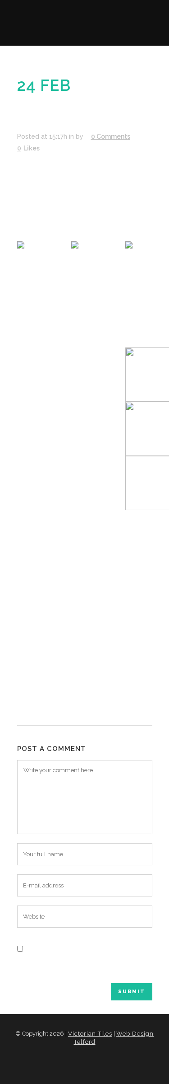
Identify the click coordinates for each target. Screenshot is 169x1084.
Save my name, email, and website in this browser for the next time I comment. (84, 965)
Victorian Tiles (90, 1033)
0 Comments (110, 136)
